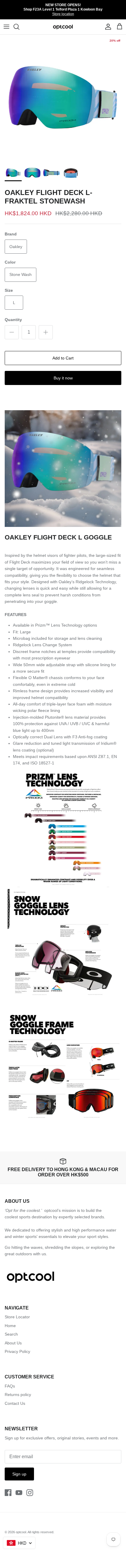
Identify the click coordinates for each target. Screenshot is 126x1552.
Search (11, 1334)
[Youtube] (19, 1492)
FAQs (10, 1386)
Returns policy (18, 1394)
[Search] (19, 26)
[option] (63, 98)
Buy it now (63, 378)
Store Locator (17, 1316)
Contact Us (15, 1403)
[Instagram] (29, 1492)
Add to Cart (63, 358)
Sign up (19, 1474)
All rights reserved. (41, 1532)
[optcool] (63, 26)
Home (10, 1325)
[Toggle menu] (6, 26)
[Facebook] (8, 1492)
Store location (63, 14)
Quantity (13, 319)
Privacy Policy (17, 1351)
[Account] (106, 26)
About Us (13, 1343)
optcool (21, 1532)
